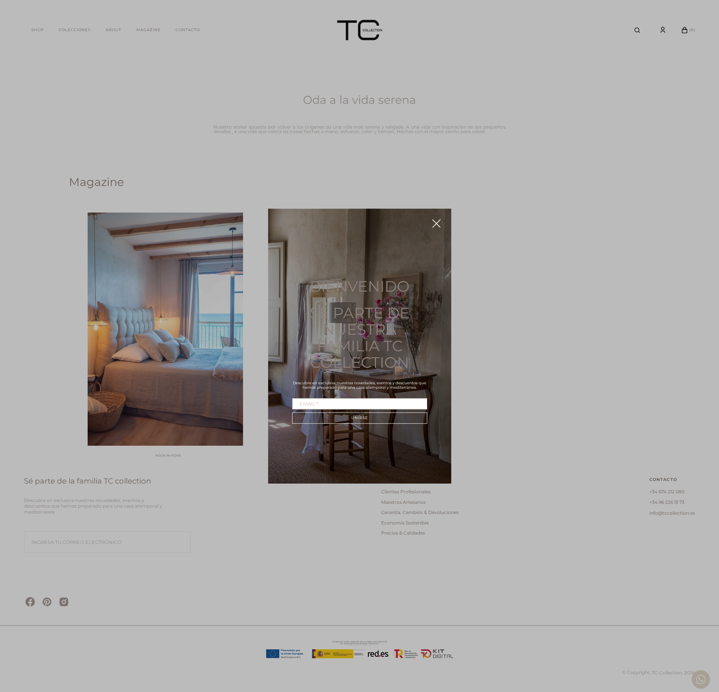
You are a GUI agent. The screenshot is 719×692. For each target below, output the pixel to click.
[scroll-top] (702, 646)
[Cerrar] (436, 223)
